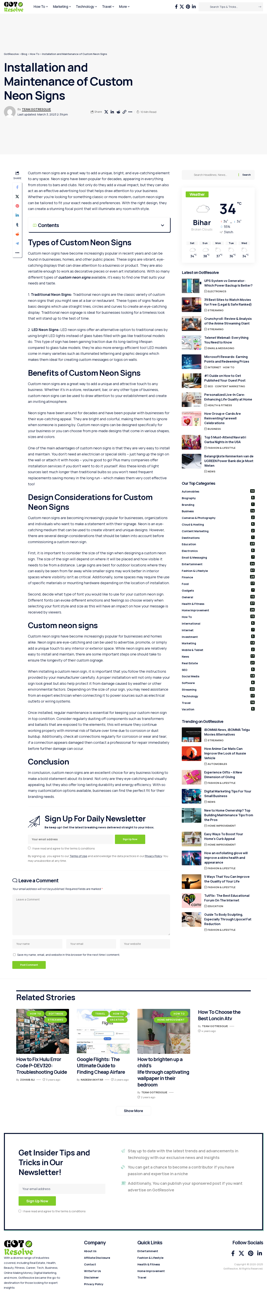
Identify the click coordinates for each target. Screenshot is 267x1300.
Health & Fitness (220, 405)
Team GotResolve (36, 109)
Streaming (216, 310)
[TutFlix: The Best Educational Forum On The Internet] (191, 900)
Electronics (217, 291)
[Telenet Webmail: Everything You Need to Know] (191, 342)
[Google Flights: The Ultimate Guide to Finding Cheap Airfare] (103, 1031)
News (211, 471)
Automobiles (218, 491)
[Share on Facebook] (17, 187)
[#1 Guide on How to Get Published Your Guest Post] (191, 380)
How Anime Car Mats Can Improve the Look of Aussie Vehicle (225, 753)
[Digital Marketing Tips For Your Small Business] (191, 796)
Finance (218, 577)
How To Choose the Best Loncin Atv (219, 1015)
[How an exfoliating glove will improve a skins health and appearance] (191, 858)
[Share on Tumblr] (17, 224)
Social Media (218, 676)
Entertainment (218, 564)
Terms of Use (78, 856)
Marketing (218, 643)
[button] (124, 112)
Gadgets (218, 590)
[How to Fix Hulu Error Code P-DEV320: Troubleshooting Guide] (42, 1031)
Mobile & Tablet (218, 649)
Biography (218, 498)
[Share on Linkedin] (112, 112)
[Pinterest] (188, 6)
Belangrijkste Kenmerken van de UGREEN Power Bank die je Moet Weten (229, 461)
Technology (218, 696)
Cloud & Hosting (218, 524)
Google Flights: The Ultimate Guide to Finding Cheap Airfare (101, 1065)
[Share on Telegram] (17, 243)
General (218, 597)
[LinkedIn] (194, 6)
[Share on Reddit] (118, 112)
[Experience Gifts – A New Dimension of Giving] (191, 777)
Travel (218, 702)
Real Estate (218, 663)
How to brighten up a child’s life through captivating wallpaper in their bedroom (163, 1072)
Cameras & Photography (218, 517)
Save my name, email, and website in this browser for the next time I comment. (68, 955)
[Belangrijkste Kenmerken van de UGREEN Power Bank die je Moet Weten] (191, 461)
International (218, 623)
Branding (218, 504)
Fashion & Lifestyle (222, 448)
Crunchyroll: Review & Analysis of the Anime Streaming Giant (228, 321)
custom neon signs (74, 277)
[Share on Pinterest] (17, 205)
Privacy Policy (153, 856)
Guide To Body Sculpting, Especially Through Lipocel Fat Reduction (227, 919)
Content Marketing (230, 386)
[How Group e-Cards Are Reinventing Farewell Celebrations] (191, 418)
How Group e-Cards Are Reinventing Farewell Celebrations (222, 418)
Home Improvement (218, 610)
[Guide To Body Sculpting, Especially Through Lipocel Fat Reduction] (191, 919)
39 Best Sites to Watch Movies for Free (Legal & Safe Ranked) (228, 302)
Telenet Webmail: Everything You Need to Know (226, 339)
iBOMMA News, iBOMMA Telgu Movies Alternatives (227, 732)
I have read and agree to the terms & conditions (63, 848)
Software (218, 682)
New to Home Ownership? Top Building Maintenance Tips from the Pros (228, 815)
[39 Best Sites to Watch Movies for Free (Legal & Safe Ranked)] (191, 304)
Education (218, 544)
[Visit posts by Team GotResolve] (10, 112)
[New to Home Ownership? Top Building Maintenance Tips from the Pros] (191, 815)
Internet (214, 367)
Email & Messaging (221, 348)
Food (218, 583)
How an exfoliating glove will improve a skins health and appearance (226, 858)
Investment (218, 636)
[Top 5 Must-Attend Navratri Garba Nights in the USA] (191, 442)
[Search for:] (214, 175)
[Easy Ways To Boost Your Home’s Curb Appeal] (191, 839)
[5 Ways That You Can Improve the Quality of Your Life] (191, 881)
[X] (182, 6)
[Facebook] (176, 6)
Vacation (218, 709)
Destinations (218, 537)
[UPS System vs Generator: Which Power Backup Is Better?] (191, 285)
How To (228, 367)
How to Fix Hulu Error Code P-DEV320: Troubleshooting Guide (41, 1065)
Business (214, 429)
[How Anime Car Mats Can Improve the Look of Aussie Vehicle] (191, 753)
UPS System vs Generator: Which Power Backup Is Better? (228, 283)
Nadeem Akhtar (92, 1079)
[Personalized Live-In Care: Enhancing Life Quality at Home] (191, 399)
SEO (210, 386)
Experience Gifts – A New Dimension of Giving (223, 774)
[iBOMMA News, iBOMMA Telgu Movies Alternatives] (191, 734)
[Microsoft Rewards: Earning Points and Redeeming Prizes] (191, 361)
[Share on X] (106, 112)
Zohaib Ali (27, 1079)
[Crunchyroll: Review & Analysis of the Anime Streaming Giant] (191, 323)
